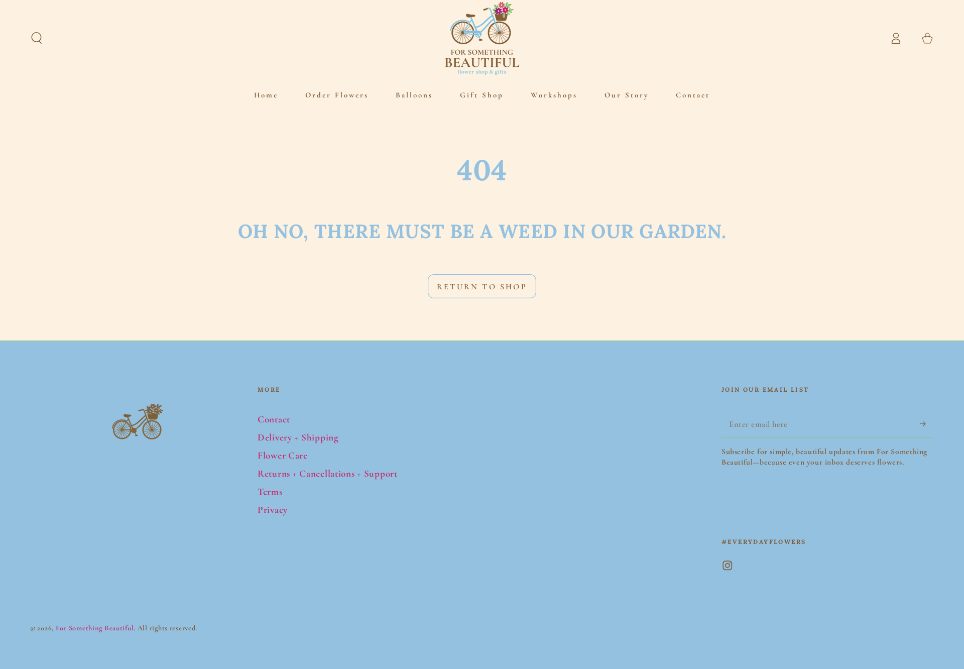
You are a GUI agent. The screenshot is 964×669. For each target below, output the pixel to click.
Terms (270, 492)
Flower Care (283, 456)
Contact (274, 419)
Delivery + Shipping (298, 437)
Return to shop (482, 287)
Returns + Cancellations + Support (328, 474)
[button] (36, 38)
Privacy (273, 510)
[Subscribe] (927, 423)
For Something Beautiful (95, 628)
